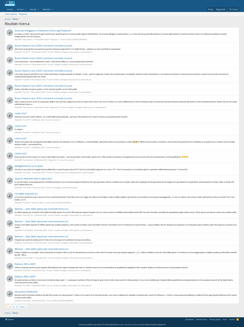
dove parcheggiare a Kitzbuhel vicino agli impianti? (43, 30)
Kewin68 (18, 39)
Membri (46, 9)
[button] (26, 9)
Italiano (10, 319)
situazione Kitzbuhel (26, 291)
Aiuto (225, 319)
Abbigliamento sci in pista (29, 166)
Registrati (23, 14)
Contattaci (189, 319)
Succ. (22, 306)
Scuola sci (57, 120)
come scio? (21, 113)
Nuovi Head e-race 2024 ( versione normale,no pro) (43, 45)
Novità (33, 9)
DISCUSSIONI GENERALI (77, 39)
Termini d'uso (201, 319)
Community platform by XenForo (101, 324)
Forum (20, 9)
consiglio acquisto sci (26, 193)
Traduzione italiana (131, 324)
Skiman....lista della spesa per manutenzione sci (41, 208)
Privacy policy (215, 319)
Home (10, 9)
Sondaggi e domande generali (64, 187)
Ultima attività (11, 14)
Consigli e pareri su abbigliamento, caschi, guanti (73, 172)
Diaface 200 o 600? (25, 264)
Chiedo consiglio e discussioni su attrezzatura (73, 52)
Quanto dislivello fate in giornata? (33, 178)
